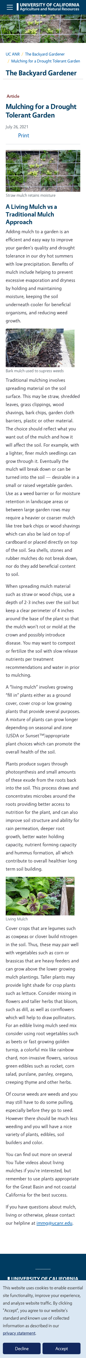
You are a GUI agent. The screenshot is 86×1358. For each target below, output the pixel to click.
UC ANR (13, 54)
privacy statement (19, 1333)
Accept (61, 1348)
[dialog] (43, 1319)
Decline (22, 1348)
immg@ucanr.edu (54, 1223)
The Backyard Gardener (45, 54)
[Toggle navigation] (10, 7)
